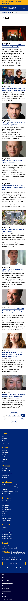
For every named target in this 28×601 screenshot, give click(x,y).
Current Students (6, 493)
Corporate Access (7, 546)
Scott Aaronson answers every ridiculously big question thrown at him (13, 187)
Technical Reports (7, 532)
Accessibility (5, 588)
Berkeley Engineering (7, 583)
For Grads (5, 507)
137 (19, 415)
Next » (14, 421)
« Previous (14, 412)
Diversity (4, 438)
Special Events (6, 443)
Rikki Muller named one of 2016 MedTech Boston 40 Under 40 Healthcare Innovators (12, 354)
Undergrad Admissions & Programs (11, 485)
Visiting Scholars (6, 520)
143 (22, 418)
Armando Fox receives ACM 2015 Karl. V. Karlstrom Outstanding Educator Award (13, 311)
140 (11, 418)
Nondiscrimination (6, 591)
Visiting (4, 441)
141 (15, 418)
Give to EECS (14, 563)
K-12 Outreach (6, 471)
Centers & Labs (6, 530)
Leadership (5, 452)
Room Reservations (7, 501)
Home (4, 12)
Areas (4, 527)
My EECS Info (6, 503)
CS (3, 577)
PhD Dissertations (7, 534)
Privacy (4, 593)
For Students (5, 505)
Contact (4, 477)
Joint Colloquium (6, 536)
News (9, 12)
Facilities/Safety (6, 516)
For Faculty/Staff (7, 518)
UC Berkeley (5, 580)
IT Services (5, 514)
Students (4, 459)
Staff (3, 457)
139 (6, 418)
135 (9, 415)
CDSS (3, 585)
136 (14, 415)
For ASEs (5, 511)
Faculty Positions (7, 473)
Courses (4, 489)
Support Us (5, 468)
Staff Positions (6, 475)
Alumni (4, 461)
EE (3, 575)
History (4, 436)
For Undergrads (6, 509)
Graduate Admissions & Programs (11, 487)
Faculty (4, 455)
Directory (4, 450)
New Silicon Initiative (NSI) (9, 548)
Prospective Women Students (10, 491)
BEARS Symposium (7, 538)
